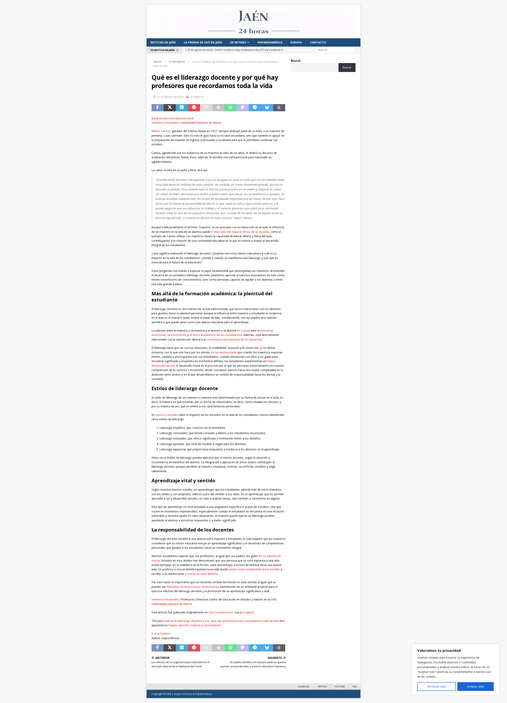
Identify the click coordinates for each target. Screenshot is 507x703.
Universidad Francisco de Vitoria (200, 123)
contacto (318, 42)
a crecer (190, 574)
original (248, 612)
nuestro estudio (166, 415)
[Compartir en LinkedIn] (182, 107)
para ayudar (271, 569)
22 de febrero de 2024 (170, 97)
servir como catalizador (245, 569)
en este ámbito (207, 574)
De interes (238, 42)
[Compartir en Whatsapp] (230, 107)
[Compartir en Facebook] (158, 107)
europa (296, 42)
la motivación (177, 335)
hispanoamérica (269, 42)
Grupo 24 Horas (183, 694)
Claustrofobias (203, 694)
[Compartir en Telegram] (255, 107)
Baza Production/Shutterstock (173, 118)
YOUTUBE (340, 686)
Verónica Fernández (165, 123)
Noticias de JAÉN (163, 42)
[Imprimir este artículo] (218, 107)
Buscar (296, 60)
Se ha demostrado (224, 352)
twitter (322, 686)
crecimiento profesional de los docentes (234, 339)
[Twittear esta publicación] (170, 107)
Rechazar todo (436, 686)
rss (354, 686)
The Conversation (221, 612)
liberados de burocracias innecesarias (193, 587)
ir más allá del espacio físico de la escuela (240, 232)
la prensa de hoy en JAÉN (203, 42)
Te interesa (197, 97)
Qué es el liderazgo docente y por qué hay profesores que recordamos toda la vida (221, 621)
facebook (303, 686)
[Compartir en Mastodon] (243, 107)
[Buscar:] (335, 50)
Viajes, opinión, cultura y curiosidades (195, 625)
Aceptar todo (475, 686)
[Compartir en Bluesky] (267, 107)
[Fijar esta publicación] (194, 107)
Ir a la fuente (161, 633)
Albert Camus (161, 131)
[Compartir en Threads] (279, 107)
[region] (455, 669)
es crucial (243, 330)
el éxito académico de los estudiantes (216, 335)
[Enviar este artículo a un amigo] (206, 107)
